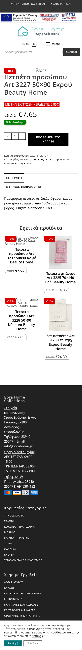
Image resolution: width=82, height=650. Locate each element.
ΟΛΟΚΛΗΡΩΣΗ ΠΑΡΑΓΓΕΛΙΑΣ (22, 593)
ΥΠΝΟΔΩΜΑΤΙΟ (14, 515)
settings (37, 636)
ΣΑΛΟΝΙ (9, 521)
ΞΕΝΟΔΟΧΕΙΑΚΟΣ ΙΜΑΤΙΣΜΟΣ (23, 560)
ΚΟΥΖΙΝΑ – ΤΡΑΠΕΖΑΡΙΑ (19, 526)
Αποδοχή (13, 643)
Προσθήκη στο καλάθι (48, 139)
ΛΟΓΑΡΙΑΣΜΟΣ (13, 582)
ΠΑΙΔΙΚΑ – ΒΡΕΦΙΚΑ (16, 538)
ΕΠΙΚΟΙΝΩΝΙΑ (13, 599)
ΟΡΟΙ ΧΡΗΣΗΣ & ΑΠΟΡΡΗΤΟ (22, 616)
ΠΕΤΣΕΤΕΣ (37, 159)
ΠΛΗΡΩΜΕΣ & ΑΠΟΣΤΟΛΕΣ (21, 604)
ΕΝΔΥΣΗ (9, 554)
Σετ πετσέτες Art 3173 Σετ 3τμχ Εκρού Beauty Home (60, 342)
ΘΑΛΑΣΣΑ (10, 549)
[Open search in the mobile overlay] (41, 53)
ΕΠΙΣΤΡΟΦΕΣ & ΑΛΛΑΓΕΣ (19, 610)
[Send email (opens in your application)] (46, 8)
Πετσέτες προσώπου (56, 159)
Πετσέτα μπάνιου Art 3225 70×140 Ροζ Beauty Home (60, 277)
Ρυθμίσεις (32, 643)
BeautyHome (23, 163)
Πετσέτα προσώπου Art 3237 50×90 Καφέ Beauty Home (21, 255)
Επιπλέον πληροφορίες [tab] (23, 187)
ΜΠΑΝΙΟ (25, 159)
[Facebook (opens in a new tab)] (36, 8)
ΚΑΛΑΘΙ (9, 588)
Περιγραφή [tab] (14, 178)
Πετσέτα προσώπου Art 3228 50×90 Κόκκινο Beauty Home (21, 320)
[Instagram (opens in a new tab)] (41, 8)
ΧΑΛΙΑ (8, 543)
